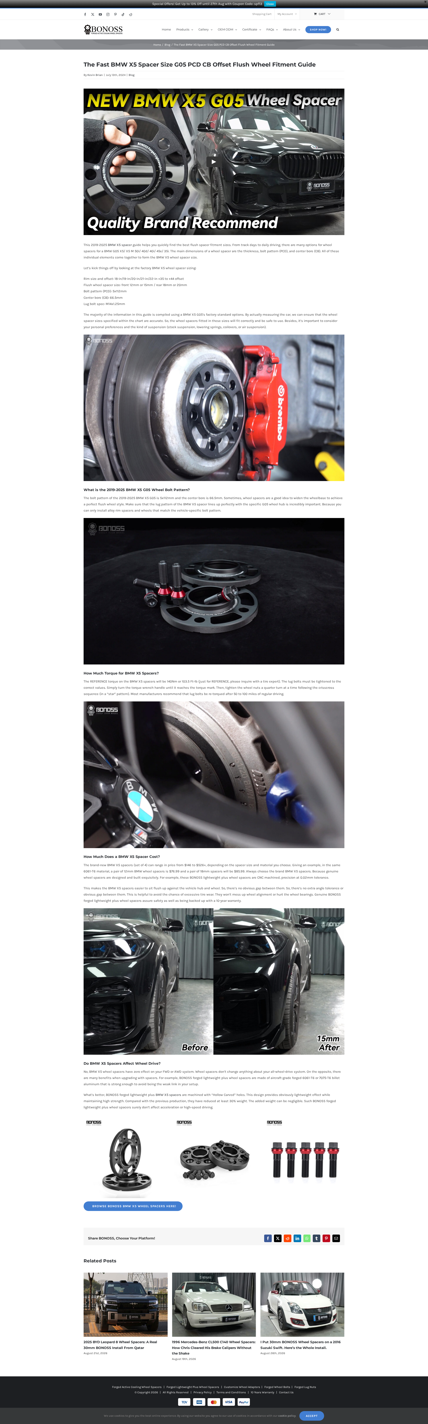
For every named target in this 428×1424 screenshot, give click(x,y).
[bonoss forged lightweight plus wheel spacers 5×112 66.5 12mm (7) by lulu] (124, 1120)
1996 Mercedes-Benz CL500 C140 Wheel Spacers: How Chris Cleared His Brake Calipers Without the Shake (125, 1348)
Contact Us (286, 1392)
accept (312, 1416)
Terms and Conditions (231, 1392)
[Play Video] (214, 161)
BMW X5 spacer (119, 245)
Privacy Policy (202, 1392)
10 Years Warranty (262, 1392)
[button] (337, 29)
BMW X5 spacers (168, 1095)
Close (270, 4)
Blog (131, 75)
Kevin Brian (95, 75)
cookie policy (287, 1415)
